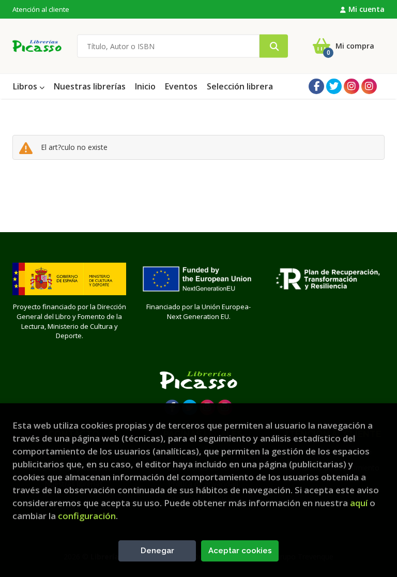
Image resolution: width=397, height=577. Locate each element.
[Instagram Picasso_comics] (369, 86)
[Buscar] (273, 46)
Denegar (157, 550)
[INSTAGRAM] (351, 86)
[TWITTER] (334, 86)
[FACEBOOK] (316, 86)
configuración (87, 516)
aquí (359, 503)
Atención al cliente (40, 9)
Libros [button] (26, 86)
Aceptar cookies (240, 550)
